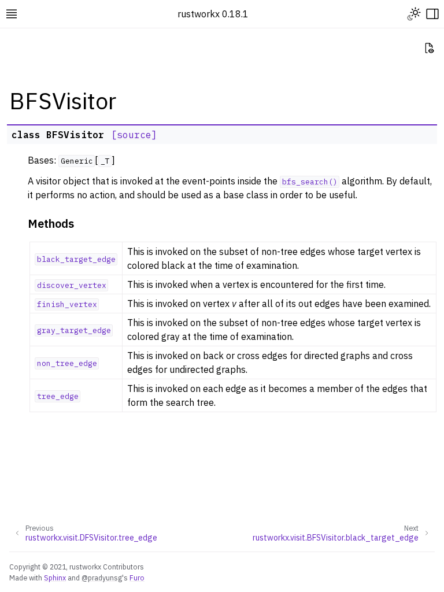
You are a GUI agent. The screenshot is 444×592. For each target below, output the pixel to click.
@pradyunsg (102, 577)
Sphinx (55, 577)
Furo (137, 577)
